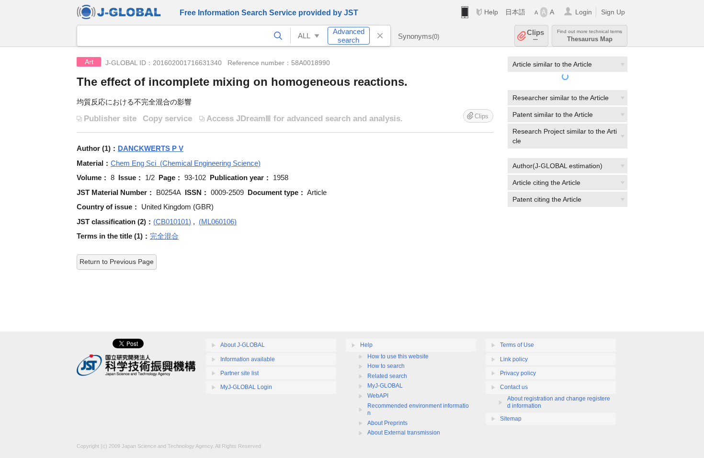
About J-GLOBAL (242, 345)
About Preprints (387, 423)
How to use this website (398, 356)
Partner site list (239, 373)
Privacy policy (518, 373)
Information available (247, 359)
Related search (387, 376)
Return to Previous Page (116, 261)
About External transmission (403, 432)
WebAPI (377, 395)
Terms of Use (517, 345)
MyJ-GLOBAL (385, 385)
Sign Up (613, 12)
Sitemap (511, 418)
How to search (386, 366)
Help (491, 12)
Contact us (514, 387)
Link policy (514, 359)
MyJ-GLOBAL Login (246, 387)
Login (583, 12)
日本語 (515, 12)
